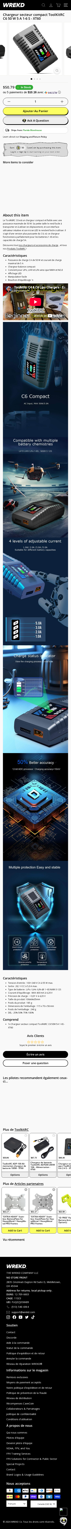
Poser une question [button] (35, 1063)
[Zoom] (57, 70)
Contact (10, 1332)
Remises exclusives (17, 1377)
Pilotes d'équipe (15, 1437)
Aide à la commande (18, 1342)
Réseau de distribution (19, 1398)
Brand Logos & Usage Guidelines (25, 1474)
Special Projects (15, 1464)
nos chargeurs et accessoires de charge (38, 245)
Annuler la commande (18, 1358)
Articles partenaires (29, 1184)
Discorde (11, 1337)
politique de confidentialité (21, 1414)
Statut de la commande (19, 1348)
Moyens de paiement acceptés (23, 1382)
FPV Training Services (18, 1453)
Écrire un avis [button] (35, 1054)
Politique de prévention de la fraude (26, 1393)
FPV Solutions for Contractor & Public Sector (31, 1458)
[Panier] (58, 5)
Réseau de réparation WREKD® (24, 1364)
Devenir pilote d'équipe (19, 1443)
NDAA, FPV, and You (18, 1448)
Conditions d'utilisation (19, 1419)
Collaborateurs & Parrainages (23, 1408)
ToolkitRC (21, 1129)
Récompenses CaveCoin (20, 1403)
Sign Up (22, 152)
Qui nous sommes (16, 1432)
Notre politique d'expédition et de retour (29, 1387)
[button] (35, 92)
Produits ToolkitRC (16, 248)
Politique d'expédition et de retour (25, 1353)
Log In (13, 152)
